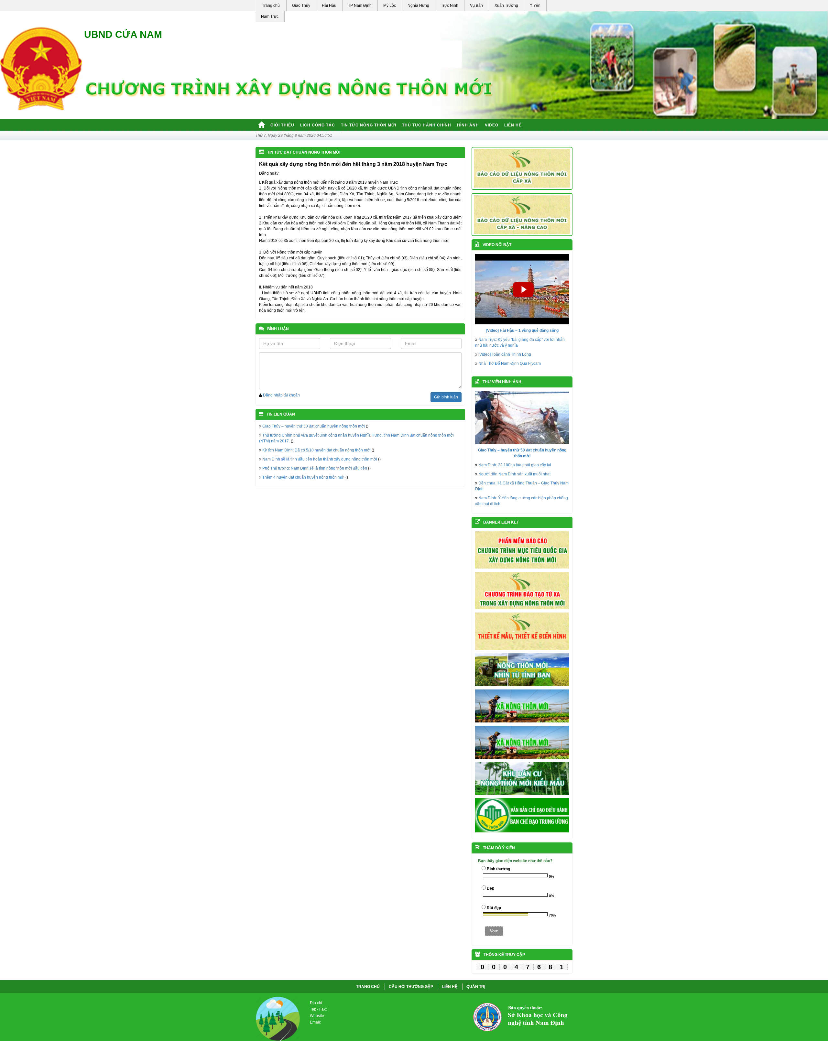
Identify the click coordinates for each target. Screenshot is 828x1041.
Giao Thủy (301, 5)
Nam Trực (269, 16)
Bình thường (498, 869)
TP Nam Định (360, 5)
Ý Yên (535, 5)
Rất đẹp (494, 907)
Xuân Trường (506, 5)
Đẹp (490, 888)
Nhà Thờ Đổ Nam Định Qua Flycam (509, 363)
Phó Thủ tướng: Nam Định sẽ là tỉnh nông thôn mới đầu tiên (314, 468)
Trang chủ (271, 5)
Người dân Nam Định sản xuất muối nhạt (514, 474)
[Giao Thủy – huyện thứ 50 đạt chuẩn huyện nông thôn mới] (522, 417)
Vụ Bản (476, 5)
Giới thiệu (282, 125)
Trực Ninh (449, 5)
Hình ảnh (468, 125)
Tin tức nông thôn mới (368, 125)
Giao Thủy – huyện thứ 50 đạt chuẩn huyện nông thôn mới (313, 426)
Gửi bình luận (446, 397)
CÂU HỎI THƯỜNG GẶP (411, 986)
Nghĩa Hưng (418, 5)
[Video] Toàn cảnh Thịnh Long (504, 354)
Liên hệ (513, 125)
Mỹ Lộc (389, 5)
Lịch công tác (317, 125)
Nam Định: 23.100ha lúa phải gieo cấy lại (514, 465)
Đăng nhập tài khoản (281, 395)
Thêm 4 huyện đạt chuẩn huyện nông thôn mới (303, 477)
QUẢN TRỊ (475, 986)
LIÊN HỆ (449, 986)
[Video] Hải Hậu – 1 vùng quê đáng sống (522, 330)
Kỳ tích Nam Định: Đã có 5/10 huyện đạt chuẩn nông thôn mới (316, 450)
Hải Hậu (329, 5)
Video (491, 125)
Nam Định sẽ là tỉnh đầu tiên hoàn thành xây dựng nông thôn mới (319, 459)
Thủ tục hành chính (426, 125)
